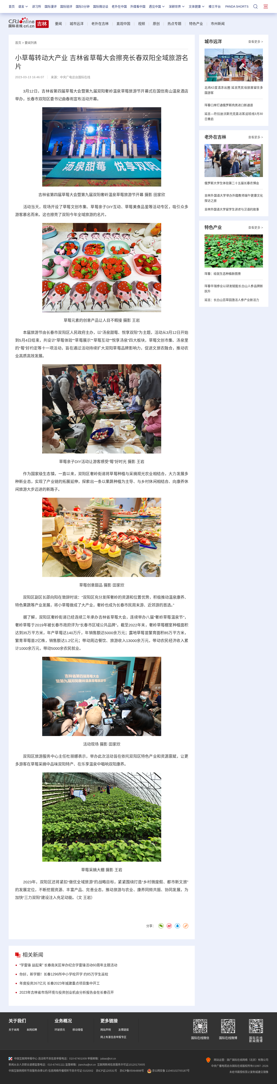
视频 (141, 24)
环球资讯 (60, 1029)
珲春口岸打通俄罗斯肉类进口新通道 (229, 105)
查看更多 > (255, 41)
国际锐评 (66, 6)
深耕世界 (175, 6)
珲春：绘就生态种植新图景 (223, 273)
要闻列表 (31, 42)
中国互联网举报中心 (25, 1058)
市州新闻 (218, 24)
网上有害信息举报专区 (113, 1037)
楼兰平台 (215, 6)
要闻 (58, 24)
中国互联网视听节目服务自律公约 (28, 1070)
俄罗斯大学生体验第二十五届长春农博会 (232, 183)
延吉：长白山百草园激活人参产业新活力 (232, 300)
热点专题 (174, 24)
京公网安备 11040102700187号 (170, 1070)
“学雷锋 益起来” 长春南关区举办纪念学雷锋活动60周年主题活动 (68, 965)
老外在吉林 (100, 24)
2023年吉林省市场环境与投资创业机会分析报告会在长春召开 (66, 992)
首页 (12, 6)
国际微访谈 (100, 6)
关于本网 (14, 1029)
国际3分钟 (83, 6)
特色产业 (196, 24)
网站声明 (105, 1029)
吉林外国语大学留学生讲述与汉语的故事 (232, 209)
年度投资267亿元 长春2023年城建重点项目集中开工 (59, 983)
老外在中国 (119, 6)
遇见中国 (155, 6)
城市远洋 (77, 24)
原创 (156, 24)
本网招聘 (32, 1029)
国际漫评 (51, 6)
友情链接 (123, 1029)
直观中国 (123, 24)
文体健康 (195, 6)
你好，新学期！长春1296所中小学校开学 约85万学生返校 (63, 974)
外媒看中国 (137, 6)
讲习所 (36, 6)
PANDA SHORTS (236, 6)
